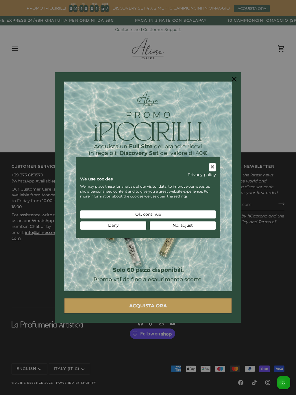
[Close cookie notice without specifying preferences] (212, 167)
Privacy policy (202, 174)
